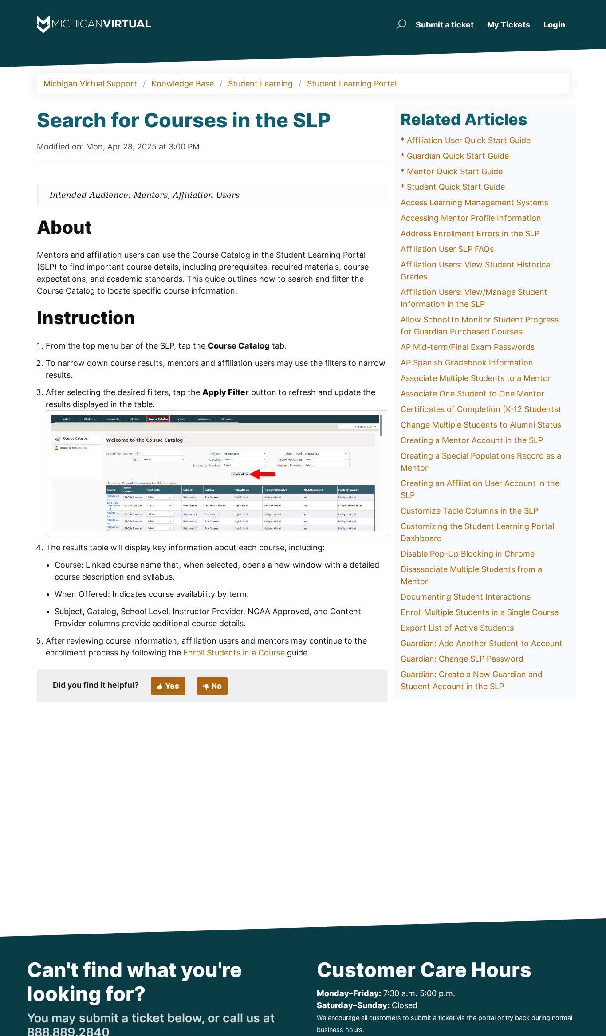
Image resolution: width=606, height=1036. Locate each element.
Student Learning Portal (352, 83)
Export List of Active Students (457, 627)
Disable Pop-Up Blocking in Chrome (468, 553)
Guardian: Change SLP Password (462, 658)
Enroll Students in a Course (234, 652)
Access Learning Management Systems (474, 202)
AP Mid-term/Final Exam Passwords (468, 347)
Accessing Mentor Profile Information (471, 218)
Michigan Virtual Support (90, 83)
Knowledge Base (182, 83)
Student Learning (260, 83)
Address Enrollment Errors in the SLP (470, 233)
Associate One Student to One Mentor (472, 393)
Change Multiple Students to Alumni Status (481, 424)
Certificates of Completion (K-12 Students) (481, 409)
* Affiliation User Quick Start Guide (466, 140)
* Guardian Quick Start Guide (455, 156)
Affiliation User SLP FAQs (447, 249)
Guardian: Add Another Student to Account (482, 643)
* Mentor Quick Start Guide (452, 171)
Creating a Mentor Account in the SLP (472, 440)
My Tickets (508, 24)
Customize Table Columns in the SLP (469, 510)
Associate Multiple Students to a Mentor (476, 378)
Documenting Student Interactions (466, 596)
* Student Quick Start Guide (453, 187)
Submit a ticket (445, 24)
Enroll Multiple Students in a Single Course (480, 612)
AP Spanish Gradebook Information (467, 362)
